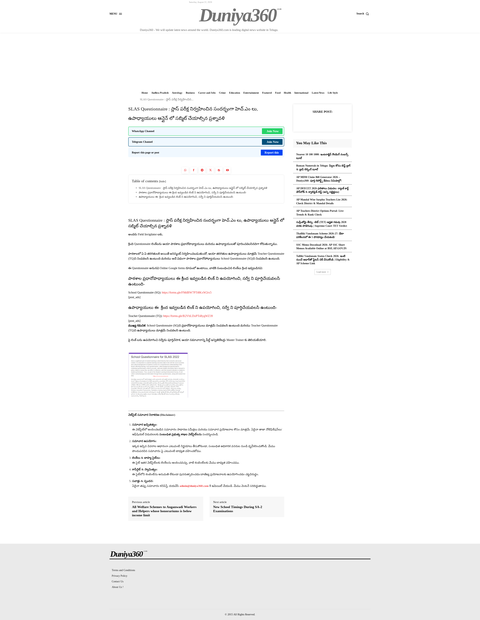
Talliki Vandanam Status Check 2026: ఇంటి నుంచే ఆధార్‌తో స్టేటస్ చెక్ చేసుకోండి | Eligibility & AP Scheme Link (323, 260)
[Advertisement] (240, 61)
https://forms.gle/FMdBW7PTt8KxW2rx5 (187, 292)
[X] (318, 121)
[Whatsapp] (185, 170)
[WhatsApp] (335, 121)
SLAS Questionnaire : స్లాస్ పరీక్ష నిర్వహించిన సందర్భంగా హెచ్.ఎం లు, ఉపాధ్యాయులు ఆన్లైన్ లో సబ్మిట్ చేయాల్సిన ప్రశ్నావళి (203, 188)
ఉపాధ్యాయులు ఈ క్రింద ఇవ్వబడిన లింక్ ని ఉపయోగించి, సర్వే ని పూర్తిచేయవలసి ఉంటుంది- (186, 196)
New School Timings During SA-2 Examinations (237, 509)
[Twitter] (210, 170)
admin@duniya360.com (194, 485)
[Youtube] (227, 170)
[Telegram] (202, 170)
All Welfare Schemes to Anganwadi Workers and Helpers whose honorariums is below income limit (164, 511)
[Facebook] (193, 170)
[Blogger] (219, 170)
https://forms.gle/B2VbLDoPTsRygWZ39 (188, 316)
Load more (321, 272)
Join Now (273, 131)
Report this (272, 152)
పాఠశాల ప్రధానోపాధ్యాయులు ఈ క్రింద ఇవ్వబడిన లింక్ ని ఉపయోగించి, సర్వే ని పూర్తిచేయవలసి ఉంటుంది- (193, 192)
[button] (363, 14)
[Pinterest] (327, 121)
